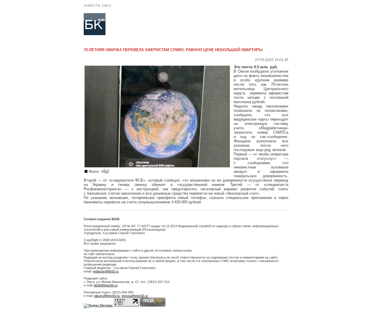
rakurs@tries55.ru (107, 295)
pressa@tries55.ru (134, 295)
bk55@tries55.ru (105, 285)
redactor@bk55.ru (106, 271)
